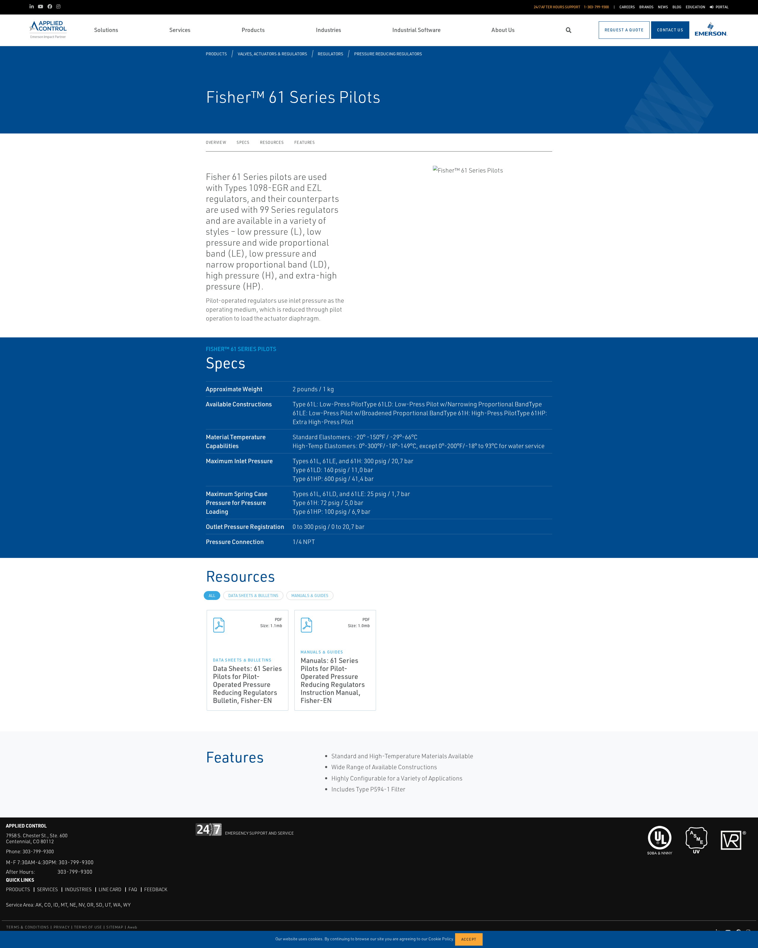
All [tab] (212, 595)
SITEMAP (114, 927)
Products (216, 53)
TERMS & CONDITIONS (27, 927)
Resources (272, 142)
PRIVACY (62, 927)
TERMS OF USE (88, 927)
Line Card (110, 889)
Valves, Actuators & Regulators (272, 53)
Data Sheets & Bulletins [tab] (253, 595)
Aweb (133, 927)
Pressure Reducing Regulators (388, 53)
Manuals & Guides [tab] (309, 595)
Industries (78, 889)
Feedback (155, 889)
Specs (243, 142)
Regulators (330, 53)
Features (304, 142)
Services (47, 889)
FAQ (133, 889)
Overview (216, 142)
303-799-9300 (38, 851)
